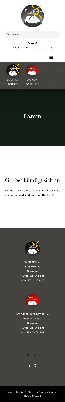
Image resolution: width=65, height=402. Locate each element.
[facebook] (29, 365)
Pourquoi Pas (46, 392)
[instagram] (35, 365)
